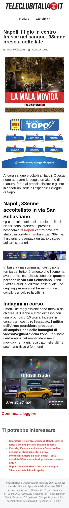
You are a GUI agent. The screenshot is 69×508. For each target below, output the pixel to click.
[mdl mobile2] (34, 382)
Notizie (24, 18)
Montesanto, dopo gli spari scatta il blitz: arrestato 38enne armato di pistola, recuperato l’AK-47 (36, 459)
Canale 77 (43, 18)
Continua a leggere (19, 413)
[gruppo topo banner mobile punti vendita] (34, 142)
